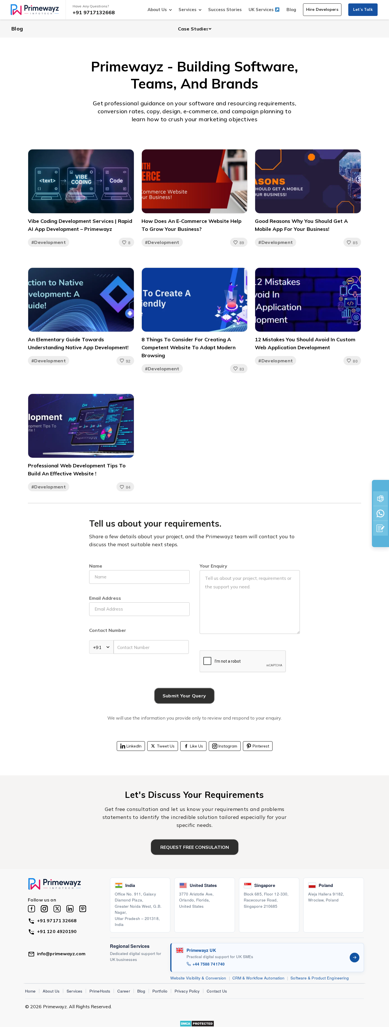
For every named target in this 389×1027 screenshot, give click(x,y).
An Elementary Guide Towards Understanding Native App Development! (78, 343)
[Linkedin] (69, 908)
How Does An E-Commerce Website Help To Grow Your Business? (191, 225)
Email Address (105, 598)
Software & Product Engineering (319, 978)
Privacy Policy (187, 991)
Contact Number (107, 630)
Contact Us (217, 991)
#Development (48, 242)
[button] (322, 9)
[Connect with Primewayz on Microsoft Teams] (380, 498)
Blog (291, 9)
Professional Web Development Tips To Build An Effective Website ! (77, 469)
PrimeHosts (99, 991)
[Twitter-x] (57, 908)
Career (123, 991)
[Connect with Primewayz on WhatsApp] (380, 513)
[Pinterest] (82, 908)
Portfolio (159, 991)
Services (187, 9)
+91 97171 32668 (57, 920)
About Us (157, 9)
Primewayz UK (201, 950)
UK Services (262, 9)
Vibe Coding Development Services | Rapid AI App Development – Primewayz (80, 225)
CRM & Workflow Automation (258, 978)
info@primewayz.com (61, 953)
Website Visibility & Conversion (198, 978)
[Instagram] (44, 908)
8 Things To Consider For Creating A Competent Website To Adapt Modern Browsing (189, 347)
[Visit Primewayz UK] (354, 957)
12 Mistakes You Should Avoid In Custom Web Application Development (305, 343)
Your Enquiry (213, 566)
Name (95, 566)
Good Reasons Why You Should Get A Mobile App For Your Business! (301, 225)
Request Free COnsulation (194, 847)
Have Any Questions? (91, 6)
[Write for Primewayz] (380, 528)
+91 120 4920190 (57, 931)
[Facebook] (31, 908)
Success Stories (225, 9)
